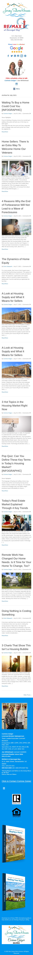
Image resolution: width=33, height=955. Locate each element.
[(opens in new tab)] (16, 48)
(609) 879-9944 (6, 756)
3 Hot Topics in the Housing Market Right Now (14, 405)
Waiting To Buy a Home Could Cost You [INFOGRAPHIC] (15, 106)
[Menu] (4, 788)
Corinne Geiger (10, 80)
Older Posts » (27, 695)
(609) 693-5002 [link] (10, 765)
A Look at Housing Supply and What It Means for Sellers (13, 297)
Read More (5, 131)
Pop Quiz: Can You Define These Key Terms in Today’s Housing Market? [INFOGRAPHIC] (16, 463)
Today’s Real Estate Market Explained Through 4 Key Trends (15, 504)
